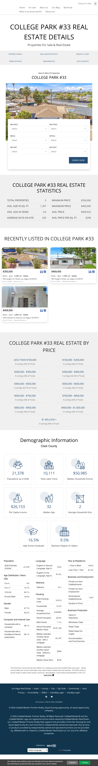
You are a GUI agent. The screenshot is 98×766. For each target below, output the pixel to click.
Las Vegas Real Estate (21, 688)
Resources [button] (50, 11)
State (36, 688)
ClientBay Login (57, 692)
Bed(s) (12, 136)
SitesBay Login (73, 692)
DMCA (44, 692)
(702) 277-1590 (84, 3)
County (45, 688)
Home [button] (22, 7)
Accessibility (33, 692)
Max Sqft (53, 147)
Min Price (14, 124)
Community (74, 688)
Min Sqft (13, 147)
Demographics (49, 61)
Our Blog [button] (56, 7)
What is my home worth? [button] (30, 11)
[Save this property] (45, 250)
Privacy (21, 692)
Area (84, 688)
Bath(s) (52, 136)
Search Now (78, 160)
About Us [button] (44, 7)
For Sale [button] (32, 7)
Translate (67, 750)
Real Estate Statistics (49, 54)
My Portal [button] (68, 7)
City (53, 688)
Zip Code (62, 688)
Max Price (53, 124)
